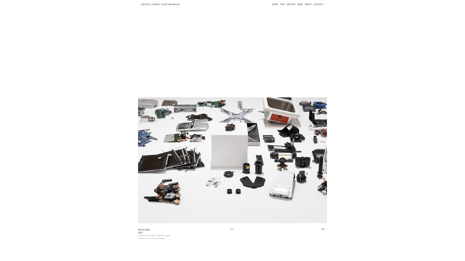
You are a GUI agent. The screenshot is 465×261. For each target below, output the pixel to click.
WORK (275, 5)
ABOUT (308, 5)
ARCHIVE (291, 5)
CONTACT (318, 5)
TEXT (282, 5)
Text (232, 229)
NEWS (300, 5)
